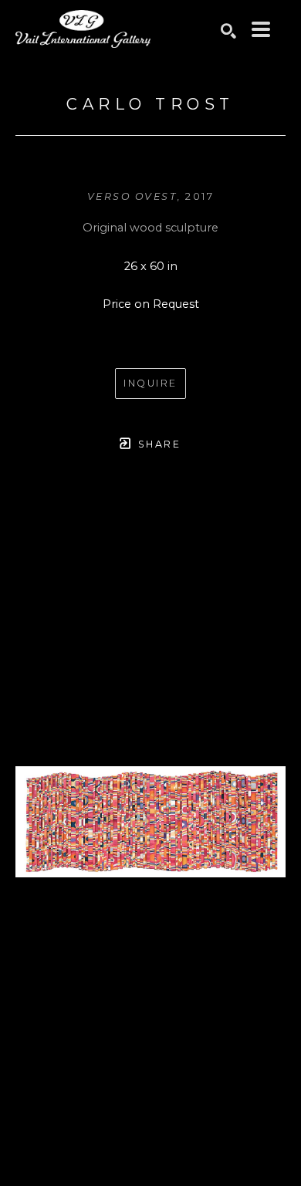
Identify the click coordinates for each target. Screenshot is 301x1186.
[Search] (228, 31)
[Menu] (261, 29)
